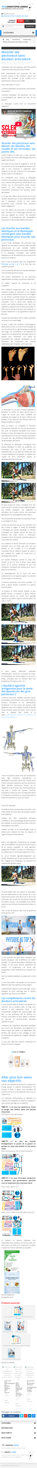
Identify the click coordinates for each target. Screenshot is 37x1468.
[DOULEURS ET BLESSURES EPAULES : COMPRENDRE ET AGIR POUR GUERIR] (29, 1372)
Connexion (12, 20)
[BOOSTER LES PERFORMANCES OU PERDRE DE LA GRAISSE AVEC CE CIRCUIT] (7, 1372)
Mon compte (11, 22)
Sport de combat (13, 64)
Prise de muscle (5, 64)
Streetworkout (27, 39)
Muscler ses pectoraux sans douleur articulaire (15, 42)
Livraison (12, 1445)
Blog (8, 39)
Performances (16, 39)
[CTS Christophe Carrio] (17, 7)
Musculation (23, 62)
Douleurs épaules (16, 62)
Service (10, 1452)
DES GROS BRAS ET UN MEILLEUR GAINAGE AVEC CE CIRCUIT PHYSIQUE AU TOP (19, 1389)
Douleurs (9, 62)
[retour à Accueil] (3, 39)
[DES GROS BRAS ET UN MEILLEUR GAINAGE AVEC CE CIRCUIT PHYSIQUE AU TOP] (18, 1373)
